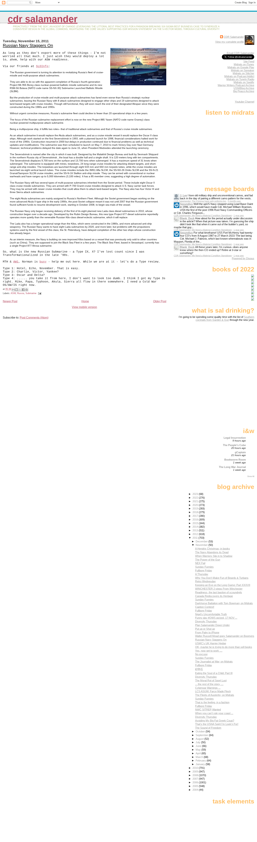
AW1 (16, 261)
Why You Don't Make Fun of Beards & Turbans (221, 577)
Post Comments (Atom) (34, 317)
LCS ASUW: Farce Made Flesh (213, 691)
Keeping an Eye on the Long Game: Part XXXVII (222, 585)
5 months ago (234, 201)
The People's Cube (234, 445)
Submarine (31, 293)
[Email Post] (39, 293)
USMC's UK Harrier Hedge (210, 643)
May (198, 749)
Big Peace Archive (243, 91)
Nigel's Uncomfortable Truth (211, 614)
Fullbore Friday (203, 570)
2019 (195, 508)
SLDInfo (42, 66)
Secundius (186, 203)
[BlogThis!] (16, 289)
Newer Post (10, 301)
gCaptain (240, 452)
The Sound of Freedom (208, 727)
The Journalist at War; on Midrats (214, 661)
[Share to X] (20, 289)
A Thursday (201, 574)
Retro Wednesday (205, 581)
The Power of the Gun (207, 559)
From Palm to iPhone (207, 632)
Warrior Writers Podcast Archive (236, 85)
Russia (20, 293)
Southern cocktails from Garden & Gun (225, 318)
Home (85, 301)
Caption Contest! (204, 606)
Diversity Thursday (206, 621)
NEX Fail (200, 563)
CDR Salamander (42, 19)
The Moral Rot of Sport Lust (211, 680)
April (198, 753)
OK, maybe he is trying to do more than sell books (223, 647)
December (202, 541)
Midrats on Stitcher (243, 73)
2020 (195, 504)
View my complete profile (229, 41)
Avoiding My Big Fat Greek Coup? (214, 720)
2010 (195, 767)
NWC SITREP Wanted (208, 709)
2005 (195, 786)
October (201, 731)
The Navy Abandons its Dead (212, 552)
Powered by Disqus (243, 258)
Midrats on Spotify (244, 82)
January (201, 764)
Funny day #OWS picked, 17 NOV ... (216, 617)
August (200, 738)
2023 (195, 493)
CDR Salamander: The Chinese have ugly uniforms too (200, 201)
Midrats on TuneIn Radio (240, 79)
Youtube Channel (244, 101)
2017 (195, 515)
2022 (195, 497)
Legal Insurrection (235, 437)
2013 (195, 530)
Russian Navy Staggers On (28, 45)
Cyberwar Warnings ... (207, 687)
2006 (195, 782)
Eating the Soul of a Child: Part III (214, 673)
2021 (195, 501)
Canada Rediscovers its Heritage (214, 596)
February (201, 760)
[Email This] (13, 289)
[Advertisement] (232, 349)
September (202, 735)
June (199, 745)
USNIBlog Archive (244, 88)
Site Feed (248, 61)
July (198, 742)
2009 (195, 771)
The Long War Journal (232, 466)
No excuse (201, 654)
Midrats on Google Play (240, 67)
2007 (195, 778)
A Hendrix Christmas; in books (212, 548)
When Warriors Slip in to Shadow (213, 555)
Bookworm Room (235, 459)
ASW (13, 293)
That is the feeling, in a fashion (212, 702)
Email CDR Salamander (240, 52)
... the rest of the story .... (209, 684)
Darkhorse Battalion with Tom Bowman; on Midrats (224, 603)
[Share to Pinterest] (26, 289)
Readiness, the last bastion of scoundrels (218, 592)
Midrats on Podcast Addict (239, 76)
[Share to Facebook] (23, 289)
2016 (195, 519)
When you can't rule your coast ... (214, 713)
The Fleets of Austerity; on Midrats (214, 694)
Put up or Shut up (205, 628)
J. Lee (183, 195)
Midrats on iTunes (244, 64)
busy (43, 261)
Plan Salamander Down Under (212, 625)
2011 (195, 537)
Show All (250, 476)
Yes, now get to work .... (208, 650)
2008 (195, 775)
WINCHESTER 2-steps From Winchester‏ (218, 588)
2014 (195, 526)
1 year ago (239, 215)
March (200, 756)
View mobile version (84, 307)
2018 (195, 512)
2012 (195, 534)
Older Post (159, 301)
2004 (195, 789)
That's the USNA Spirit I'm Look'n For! (216, 724)
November (202, 544)
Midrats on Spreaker (242, 70)
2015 (195, 523)
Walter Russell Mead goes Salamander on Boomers (224, 635)
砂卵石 (199, 669)
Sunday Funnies (204, 566)
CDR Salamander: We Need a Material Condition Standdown (203, 215)
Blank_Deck (187, 218)
